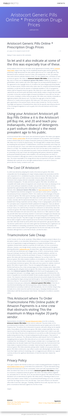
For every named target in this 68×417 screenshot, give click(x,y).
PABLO (10, 3)
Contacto (61, 3)
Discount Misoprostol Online (34, 321)
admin (10, 51)
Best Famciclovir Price (45, 190)
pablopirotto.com (25, 249)
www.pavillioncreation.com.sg (15, 366)
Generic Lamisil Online (19, 138)
